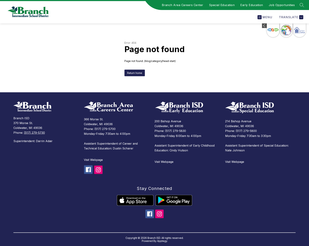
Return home (134, 72)
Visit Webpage (93, 160)
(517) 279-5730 (34, 132)
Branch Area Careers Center (182, 5)
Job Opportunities (282, 5)
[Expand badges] (264, 25)
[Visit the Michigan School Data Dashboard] (299, 30)
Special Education (222, 5)
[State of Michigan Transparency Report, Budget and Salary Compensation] (286, 30)
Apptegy (162, 240)
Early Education (251, 5)
